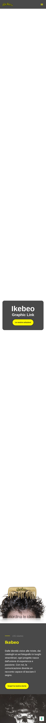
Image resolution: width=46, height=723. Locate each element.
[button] (42, 4)
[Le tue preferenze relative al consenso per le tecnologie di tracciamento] (41, 718)
